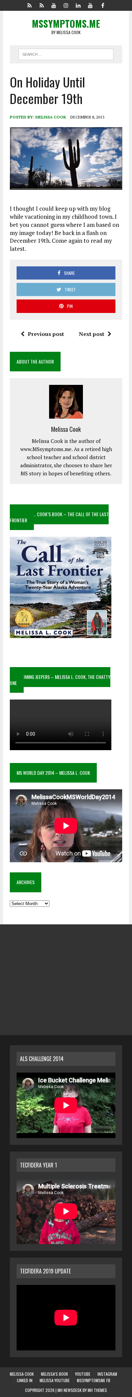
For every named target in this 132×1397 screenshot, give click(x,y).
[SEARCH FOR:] (66, 53)
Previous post (46, 334)
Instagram (107, 1374)
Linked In (24, 1380)
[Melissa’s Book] (41, 5)
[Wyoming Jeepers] (53, 5)
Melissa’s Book (54, 1374)
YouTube (82, 1374)
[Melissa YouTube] (90, 5)
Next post (91, 334)
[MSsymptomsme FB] (102, 5)
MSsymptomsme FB (93, 1380)
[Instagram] (66, 5)
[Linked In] (78, 5)
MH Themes (97, 1390)
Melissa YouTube (55, 1380)
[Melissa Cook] (29, 5)
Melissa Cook (50, 117)
